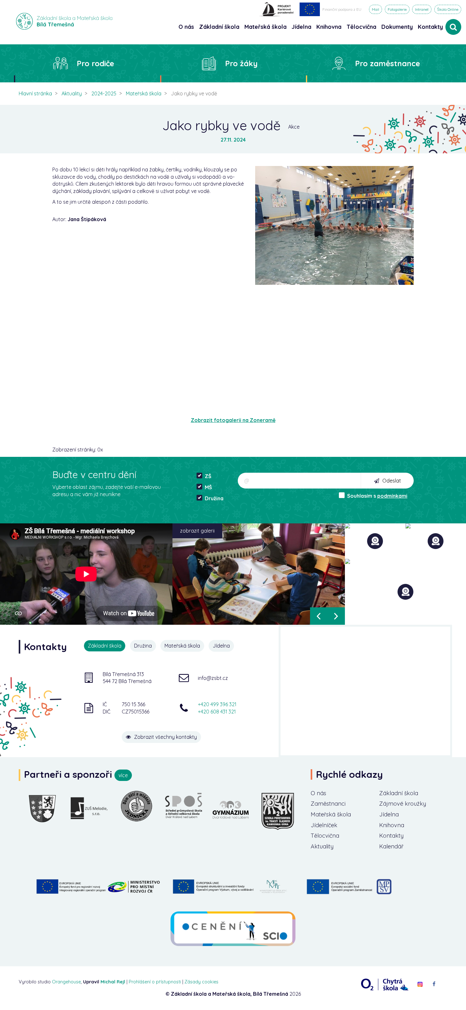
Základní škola (398, 793)
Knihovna (391, 825)
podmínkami (392, 496)
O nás (318, 793)
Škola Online (447, 9)
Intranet (422, 9)
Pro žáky (241, 63)
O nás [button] (186, 26)
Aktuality (71, 93)
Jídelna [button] (301, 26)
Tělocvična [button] (361, 26)
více (123, 775)
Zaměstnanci (328, 803)
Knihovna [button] (328, 26)
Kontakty (430, 26)
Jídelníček (324, 825)
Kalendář (391, 846)
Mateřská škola (143, 93)
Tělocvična (325, 835)
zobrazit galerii (197, 530)
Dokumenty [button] (397, 26)
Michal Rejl (112, 982)
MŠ (208, 487)
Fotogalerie (397, 9)
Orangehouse (66, 982)
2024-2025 (103, 93)
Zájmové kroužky (402, 803)
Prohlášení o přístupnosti (155, 982)
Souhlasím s (377, 496)
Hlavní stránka (35, 93)
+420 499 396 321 (217, 704)
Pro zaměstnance (387, 63)
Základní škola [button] (219, 26)
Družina (214, 498)
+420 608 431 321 (217, 711)
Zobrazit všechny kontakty (165, 737)
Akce (294, 127)
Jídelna (389, 814)
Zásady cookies (201, 982)
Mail (375, 9)
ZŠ (208, 476)
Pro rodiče (95, 63)
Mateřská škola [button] (265, 26)
